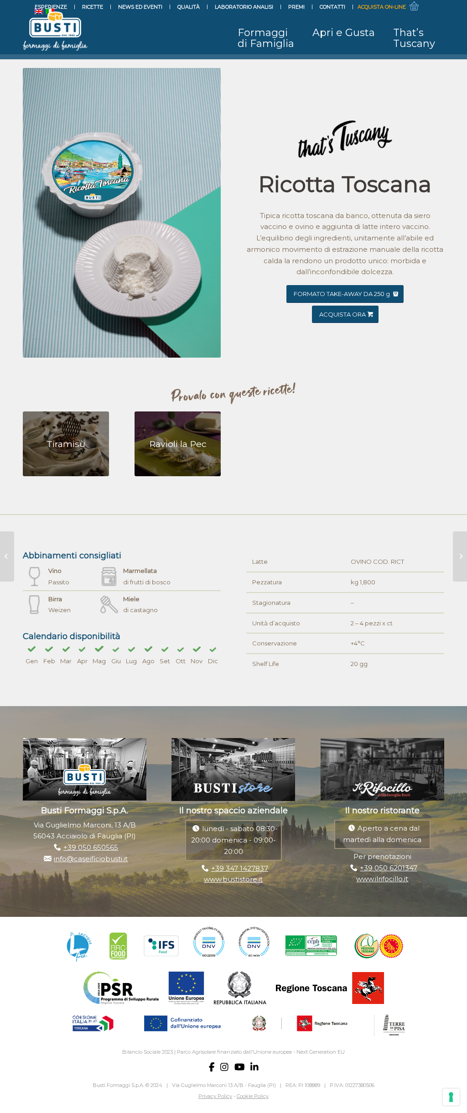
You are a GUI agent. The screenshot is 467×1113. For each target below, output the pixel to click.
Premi (296, 7)
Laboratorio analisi (244, 7)
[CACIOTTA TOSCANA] (460, 556)
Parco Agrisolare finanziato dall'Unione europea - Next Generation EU (261, 1052)
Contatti (332, 7)
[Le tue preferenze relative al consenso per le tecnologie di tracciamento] (451, 1097)
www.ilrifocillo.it (382, 878)
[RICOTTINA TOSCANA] (7, 556)
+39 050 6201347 (388, 867)
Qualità (188, 7)
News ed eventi (140, 7)
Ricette (92, 7)
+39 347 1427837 (239, 868)
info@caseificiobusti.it (91, 858)
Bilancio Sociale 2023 (147, 1052)
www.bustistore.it (233, 879)
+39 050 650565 (90, 847)
